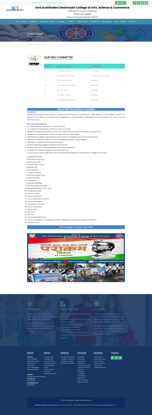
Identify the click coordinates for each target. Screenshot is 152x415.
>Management (48, 359)
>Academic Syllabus (67, 361)
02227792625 (38, 3)
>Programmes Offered (68, 357)
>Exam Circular (98, 361)
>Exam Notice (98, 357)
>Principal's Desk (49, 361)
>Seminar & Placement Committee (81, 372)
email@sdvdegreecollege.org (55, 3)
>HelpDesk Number (100, 367)
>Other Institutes (49, 369)
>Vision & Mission (49, 365)
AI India (60, 405)
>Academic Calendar (67, 359)
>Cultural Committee (83, 365)
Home (17, 21)
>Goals (46, 367)
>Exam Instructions (100, 359)
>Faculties (47, 372)
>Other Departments (50, 374)
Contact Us (132, 21)
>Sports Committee (83, 367)
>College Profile (48, 357)
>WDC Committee (82, 382)
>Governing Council (50, 363)
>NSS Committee (82, 380)
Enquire (121, 3)
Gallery (116, 21)
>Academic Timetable (67, 363)
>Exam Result (98, 365)
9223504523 (68, 405)
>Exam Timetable (99, 363)
